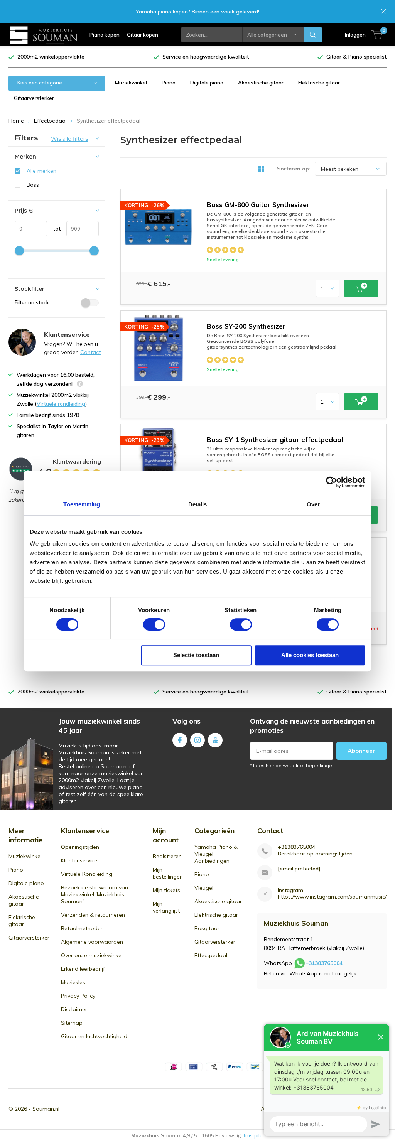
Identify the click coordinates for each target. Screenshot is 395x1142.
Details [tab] (197, 504)
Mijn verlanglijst (166, 907)
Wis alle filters (69, 138)
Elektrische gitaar (319, 82)
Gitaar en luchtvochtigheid (94, 1036)
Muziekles (73, 982)
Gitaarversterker (34, 98)
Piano (169, 82)
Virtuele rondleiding (61, 403)
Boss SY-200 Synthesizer (246, 326)
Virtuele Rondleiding (86, 873)
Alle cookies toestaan (310, 655)
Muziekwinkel (131, 82)
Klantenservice (79, 860)
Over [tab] (313, 504)
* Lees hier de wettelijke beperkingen (292, 765)
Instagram (197, 740)
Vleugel (203, 887)
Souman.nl (45, 1108)
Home (16, 120)
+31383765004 (296, 847)
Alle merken (41, 170)
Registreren (167, 856)
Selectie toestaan (196, 655)
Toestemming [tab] (81, 504)
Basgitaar (206, 928)
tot (54, 228)
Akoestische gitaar (261, 82)
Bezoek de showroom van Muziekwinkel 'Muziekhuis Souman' (94, 894)
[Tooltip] (80, 384)
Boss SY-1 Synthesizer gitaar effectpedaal (275, 439)
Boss (33, 184)
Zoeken (313, 34)
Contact (90, 352)
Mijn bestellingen (168, 873)
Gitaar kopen (142, 35)
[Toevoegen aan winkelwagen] (361, 288)
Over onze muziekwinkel (92, 955)
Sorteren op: (294, 168)
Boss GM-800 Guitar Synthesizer (258, 205)
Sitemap (72, 1022)
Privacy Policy (78, 995)
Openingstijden (80, 846)
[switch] (154, 624)
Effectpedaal (50, 120)
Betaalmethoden (82, 928)
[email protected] (299, 868)
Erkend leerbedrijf (83, 968)
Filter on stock (32, 302)
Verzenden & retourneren (93, 914)
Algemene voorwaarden (92, 941)
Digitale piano (206, 82)
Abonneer (361, 750)
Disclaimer (74, 1009)
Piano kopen (104, 35)
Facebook (179, 740)
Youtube (215, 740)
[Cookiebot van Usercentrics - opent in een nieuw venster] (331, 482)
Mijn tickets (166, 890)
